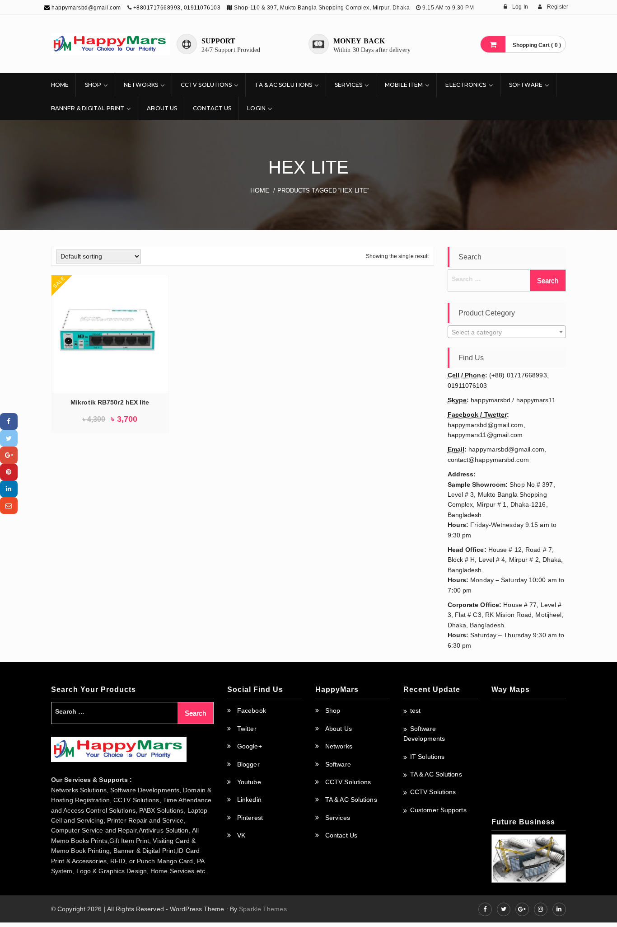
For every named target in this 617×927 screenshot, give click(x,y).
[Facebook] (9, 421)
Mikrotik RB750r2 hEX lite (110, 402)
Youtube (249, 782)
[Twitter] (9, 438)
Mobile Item (404, 84)
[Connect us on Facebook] (485, 909)
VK (241, 835)
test (415, 710)
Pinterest (250, 817)
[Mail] (9, 505)
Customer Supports (438, 810)
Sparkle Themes (262, 909)
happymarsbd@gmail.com (85, 8)
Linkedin (249, 799)
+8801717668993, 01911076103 (177, 8)
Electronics (465, 84)
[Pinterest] (9, 472)
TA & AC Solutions (283, 84)
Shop (93, 84)
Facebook (251, 710)
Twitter (247, 728)
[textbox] (507, 332)
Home (60, 84)
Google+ (249, 746)
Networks (141, 84)
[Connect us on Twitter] (503, 909)
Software (526, 84)
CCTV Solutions (206, 84)
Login (256, 108)
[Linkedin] (9, 488)
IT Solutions (427, 756)
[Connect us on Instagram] (540, 909)
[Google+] (9, 455)
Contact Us (212, 108)
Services (348, 84)
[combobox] (507, 331)
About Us (162, 108)
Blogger (248, 764)
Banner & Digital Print (87, 108)
